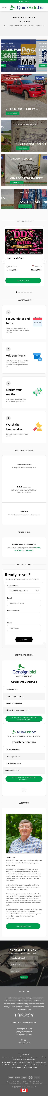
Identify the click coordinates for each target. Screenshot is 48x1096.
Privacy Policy (23, 1083)
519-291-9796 (24, 1043)
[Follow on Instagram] (21, 2)
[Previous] (4, 55)
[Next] (44, 55)
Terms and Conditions (31, 1081)
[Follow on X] (24, 2)
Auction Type (12, 585)
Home (9, 1081)
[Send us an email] (26, 2)
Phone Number (13, 610)
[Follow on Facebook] (19, 2)
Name (9, 623)
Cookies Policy (36, 1083)
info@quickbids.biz (24, 1034)
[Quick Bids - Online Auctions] (27, 7)
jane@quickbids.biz (24, 1031)
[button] (16, 292)
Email (9, 598)
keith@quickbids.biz (24, 1028)
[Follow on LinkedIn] (28, 2)
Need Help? (17, 1081)
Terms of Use (11, 1083)
